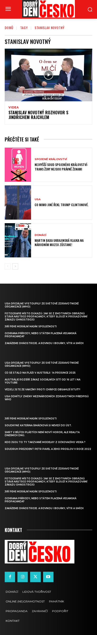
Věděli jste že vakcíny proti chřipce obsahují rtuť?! (42, 389)
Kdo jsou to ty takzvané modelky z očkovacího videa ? (45, 442)
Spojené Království (51, 159)
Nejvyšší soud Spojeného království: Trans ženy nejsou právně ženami (61, 166)
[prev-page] (8, 266)
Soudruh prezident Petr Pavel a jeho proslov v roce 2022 (48, 449)
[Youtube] (48, 577)
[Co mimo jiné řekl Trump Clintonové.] (18, 202)
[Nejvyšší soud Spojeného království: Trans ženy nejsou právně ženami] (18, 165)
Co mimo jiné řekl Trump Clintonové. (62, 204)
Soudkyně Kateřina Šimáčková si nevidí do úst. (38, 425)
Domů (9, 27)
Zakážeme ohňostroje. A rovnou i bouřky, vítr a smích (44, 343)
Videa (13, 107)
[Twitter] (35, 577)
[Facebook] (10, 577)
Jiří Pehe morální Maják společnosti (31, 326)
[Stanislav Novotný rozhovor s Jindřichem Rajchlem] (48, 75)
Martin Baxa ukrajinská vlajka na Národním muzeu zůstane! (59, 242)
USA (37, 199)
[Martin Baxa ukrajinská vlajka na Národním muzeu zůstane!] (18, 240)
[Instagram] (22, 577)
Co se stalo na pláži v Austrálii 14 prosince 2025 (40, 372)
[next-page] (15, 266)
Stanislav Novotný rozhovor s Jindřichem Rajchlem (38, 114)
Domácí (40, 235)
